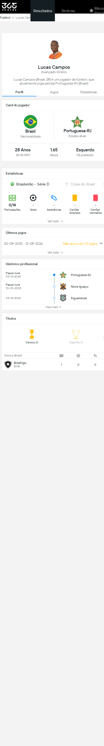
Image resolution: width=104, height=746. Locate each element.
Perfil (19, 92)
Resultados (42, 10)
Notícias (68, 10)
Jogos (54, 92)
